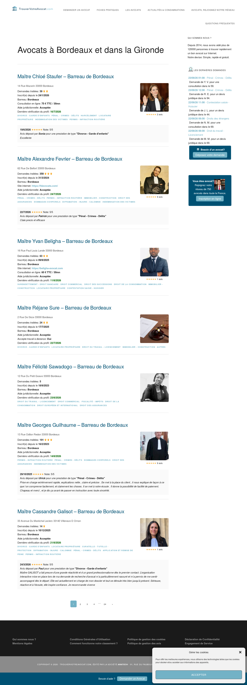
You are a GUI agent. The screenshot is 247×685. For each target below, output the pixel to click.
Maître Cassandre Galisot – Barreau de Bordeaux (70, 511)
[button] (240, 652)
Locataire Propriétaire (51, 288)
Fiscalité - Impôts (92, 401)
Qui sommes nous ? (24, 639)
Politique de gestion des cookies (146, 639)
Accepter (198, 674)
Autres (161, 347)
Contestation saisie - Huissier (85, 288)
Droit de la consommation (130, 284)
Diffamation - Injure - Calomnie (81, 202)
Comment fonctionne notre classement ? (94, 643)
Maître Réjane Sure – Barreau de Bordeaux (64, 307)
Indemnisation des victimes (51, 119)
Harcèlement (89, 115)
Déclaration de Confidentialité (202, 639)
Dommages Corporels (47, 202)
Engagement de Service (199, 643)
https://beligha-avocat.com (47, 268)
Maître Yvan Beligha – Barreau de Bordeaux (65, 240)
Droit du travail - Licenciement (101, 347)
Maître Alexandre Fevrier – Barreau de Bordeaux (69, 158)
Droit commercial (71, 284)
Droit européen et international (57, 405)
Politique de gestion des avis (144, 643)
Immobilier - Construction (100, 198)
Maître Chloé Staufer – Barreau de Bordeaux (65, 76)
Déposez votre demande (210, 155)
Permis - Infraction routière (87, 119)
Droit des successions (98, 284)
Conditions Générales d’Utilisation (90, 639)
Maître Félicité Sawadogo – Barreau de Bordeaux (70, 366)
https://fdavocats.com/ (45, 186)
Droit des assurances (93, 405)
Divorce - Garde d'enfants (33, 115)
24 (105, 604)
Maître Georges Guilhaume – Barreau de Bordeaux (72, 424)
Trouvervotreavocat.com (32, 8)
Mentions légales (22, 643)
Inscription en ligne (210, 199)
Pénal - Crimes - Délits (65, 115)
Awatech (123, 664)
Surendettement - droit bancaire (38, 284)
